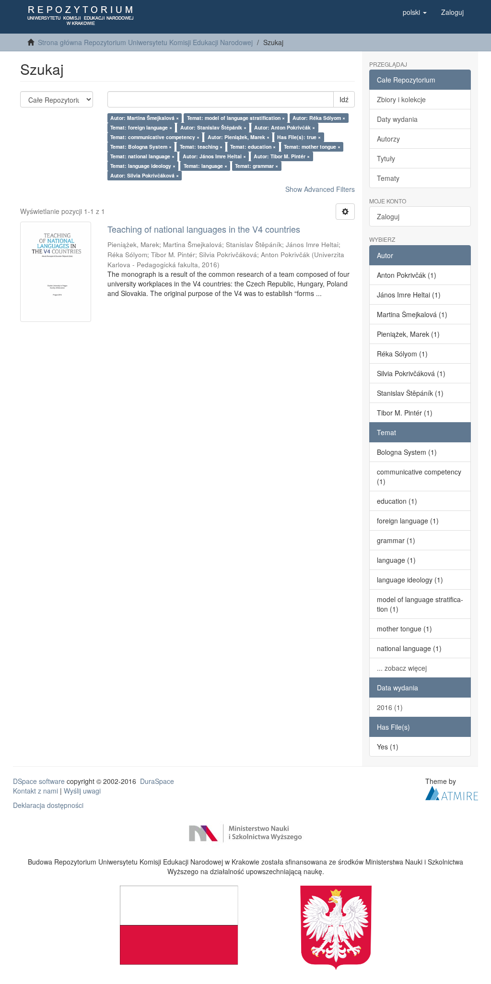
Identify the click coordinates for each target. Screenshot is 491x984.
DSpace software (39, 781)
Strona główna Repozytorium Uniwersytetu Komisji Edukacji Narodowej (145, 42)
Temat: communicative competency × (154, 137)
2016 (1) (390, 707)
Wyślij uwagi (82, 790)
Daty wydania (397, 119)
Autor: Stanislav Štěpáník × (213, 127)
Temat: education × (253, 146)
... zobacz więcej (402, 668)
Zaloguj (388, 216)
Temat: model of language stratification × (236, 117)
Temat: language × (205, 165)
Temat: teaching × (201, 146)
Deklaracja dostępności (48, 805)
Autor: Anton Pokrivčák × (284, 127)
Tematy (388, 178)
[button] (415, 12)
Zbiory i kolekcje (401, 99)
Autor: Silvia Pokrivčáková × (144, 175)
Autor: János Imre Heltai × (214, 156)
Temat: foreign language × (141, 127)
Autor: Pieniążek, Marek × (238, 137)
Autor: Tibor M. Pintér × (282, 156)
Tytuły (386, 158)
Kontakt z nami (35, 790)
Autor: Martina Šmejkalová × (144, 117)
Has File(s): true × (299, 137)
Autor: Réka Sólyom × (318, 117)
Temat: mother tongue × (312, 146)
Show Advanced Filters (320, 189)
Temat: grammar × (256, 165)
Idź (344, 99)
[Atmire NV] (451, 791)
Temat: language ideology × (142, 165)
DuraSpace (157, 781)
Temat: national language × (142, 156)
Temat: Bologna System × (141, 146)
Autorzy (388, 138)
